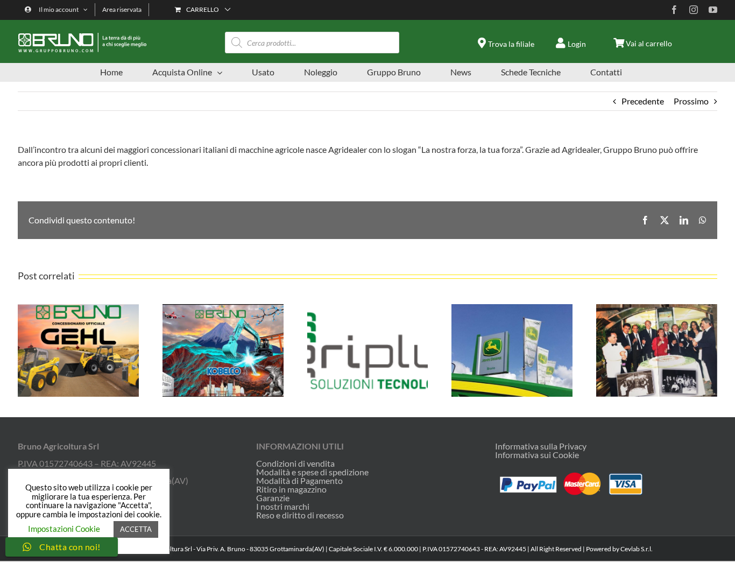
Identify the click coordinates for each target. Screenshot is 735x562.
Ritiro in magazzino (291, 489)
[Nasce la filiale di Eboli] (656, 309)
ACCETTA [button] (136, 529)
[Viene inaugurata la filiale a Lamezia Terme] (512, 309)
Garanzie (272, 498)
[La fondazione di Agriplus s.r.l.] (367, 309)
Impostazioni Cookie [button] (64, 528)
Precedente (642, 101)
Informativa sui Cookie (537, 454)
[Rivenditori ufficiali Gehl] (78, 309)
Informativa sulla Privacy (540, 446)
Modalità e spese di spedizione (312, 472)
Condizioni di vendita (295, 463)
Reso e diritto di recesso (300, 515)
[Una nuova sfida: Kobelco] (223, 309)
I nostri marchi (282, 506)
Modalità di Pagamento (299, 480)
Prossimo (691, 101)
